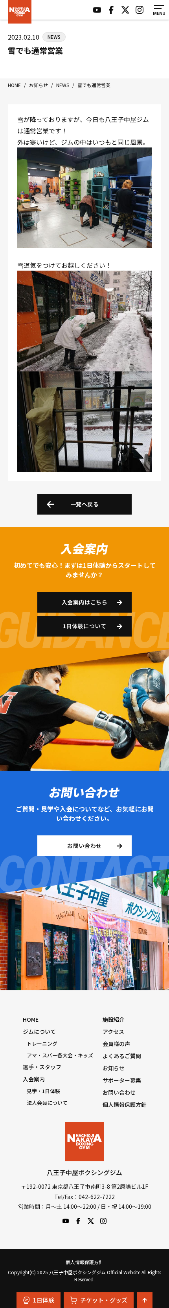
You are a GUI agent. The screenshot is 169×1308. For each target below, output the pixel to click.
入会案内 (34, 1079)
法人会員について (47, 1102)
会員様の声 (116, 1044)
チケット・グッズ (103, 1300)
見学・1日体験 (43, 1091)
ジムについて (39, 1031)
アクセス (113, 1031)
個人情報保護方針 (125, 1104)
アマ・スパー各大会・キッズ (60, 1055)
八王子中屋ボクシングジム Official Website (19, 12)
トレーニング (42, 1043)
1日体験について (84, 626)
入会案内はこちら (84, 602)
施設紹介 (114, 1019)
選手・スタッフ (42, 1067)
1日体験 (43, 1300)
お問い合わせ (84, 846)
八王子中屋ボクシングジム (84, 1141)
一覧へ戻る (84, 504)
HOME (31, 1019)
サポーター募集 (122, 1080)
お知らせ (114, 1068)
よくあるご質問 (122, 1056)
